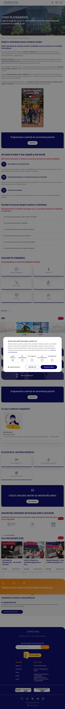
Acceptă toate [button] (49, 367)
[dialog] (32, 354)
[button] (14, 367)
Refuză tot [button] (32, 367)
